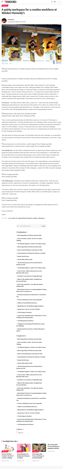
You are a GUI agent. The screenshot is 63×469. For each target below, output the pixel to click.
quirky (19, 218)
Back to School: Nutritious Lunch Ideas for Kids (29, 250)
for (17, 218)
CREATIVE (5, 5)
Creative (13, 218)
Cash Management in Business (25, 320)
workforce (35, 218)
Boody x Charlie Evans (23, 256)
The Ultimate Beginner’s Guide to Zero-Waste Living (31, 243)
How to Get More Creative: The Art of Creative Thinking (7, 456)
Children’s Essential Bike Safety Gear (27, 303)
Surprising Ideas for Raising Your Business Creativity (31, 253)
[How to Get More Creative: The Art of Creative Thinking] (8, 448)
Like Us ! (19, 429)
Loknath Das (11, 19)
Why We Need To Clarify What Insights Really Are (30, 306)
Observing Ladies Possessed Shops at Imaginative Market (53, 446)
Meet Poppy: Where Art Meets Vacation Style (29, 235)
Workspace (42, 218)
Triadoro (10, 1)
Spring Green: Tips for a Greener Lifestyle (28, 309)
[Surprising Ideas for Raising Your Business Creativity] (24, 448)
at (9, 218)
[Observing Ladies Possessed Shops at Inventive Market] (39, 448)
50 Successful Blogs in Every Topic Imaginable (29, 299)
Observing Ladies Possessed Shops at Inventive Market (38, 456)
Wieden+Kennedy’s (27, 218)
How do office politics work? (24, 259)
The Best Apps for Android (24, 312)
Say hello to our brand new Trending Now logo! (29, 276)
